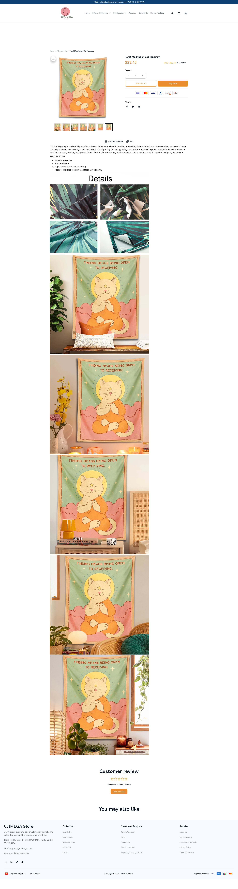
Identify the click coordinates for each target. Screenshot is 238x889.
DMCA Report (34, 873)
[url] (139, 2)
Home (52, 51)
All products (62, 51)
